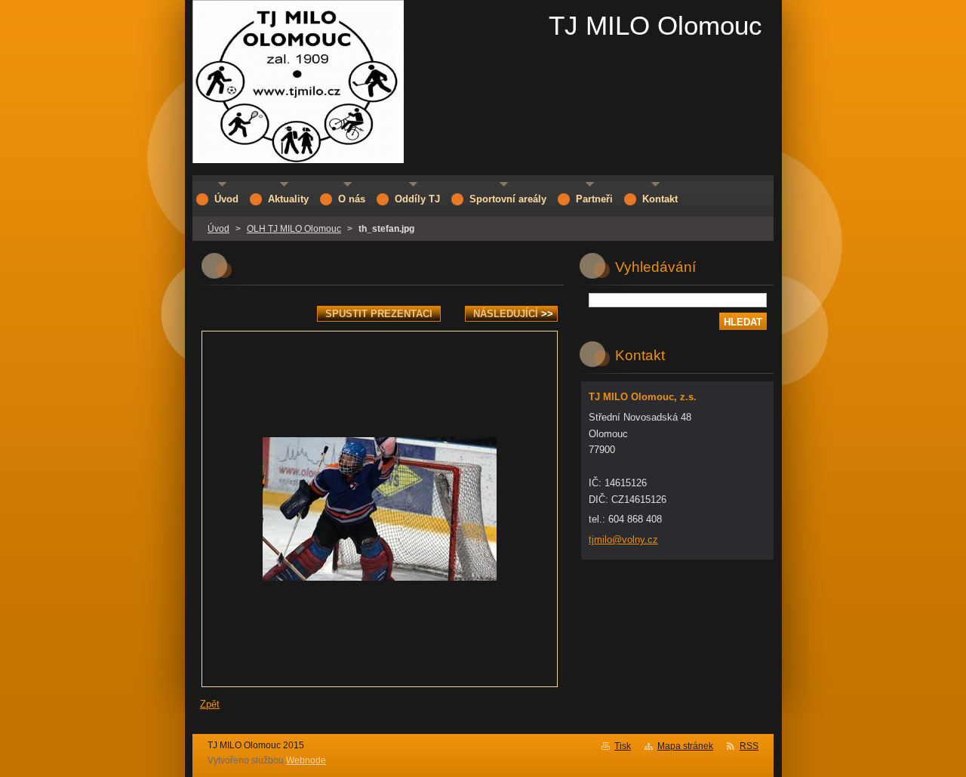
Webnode (306, 760)
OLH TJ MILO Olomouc (294, 228)
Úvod (218, 228)
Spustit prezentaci (378, 313)
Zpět (210, 704)
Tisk (622, 746)
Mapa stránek (685, 746)
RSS (749, 746)
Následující (513, 313)
